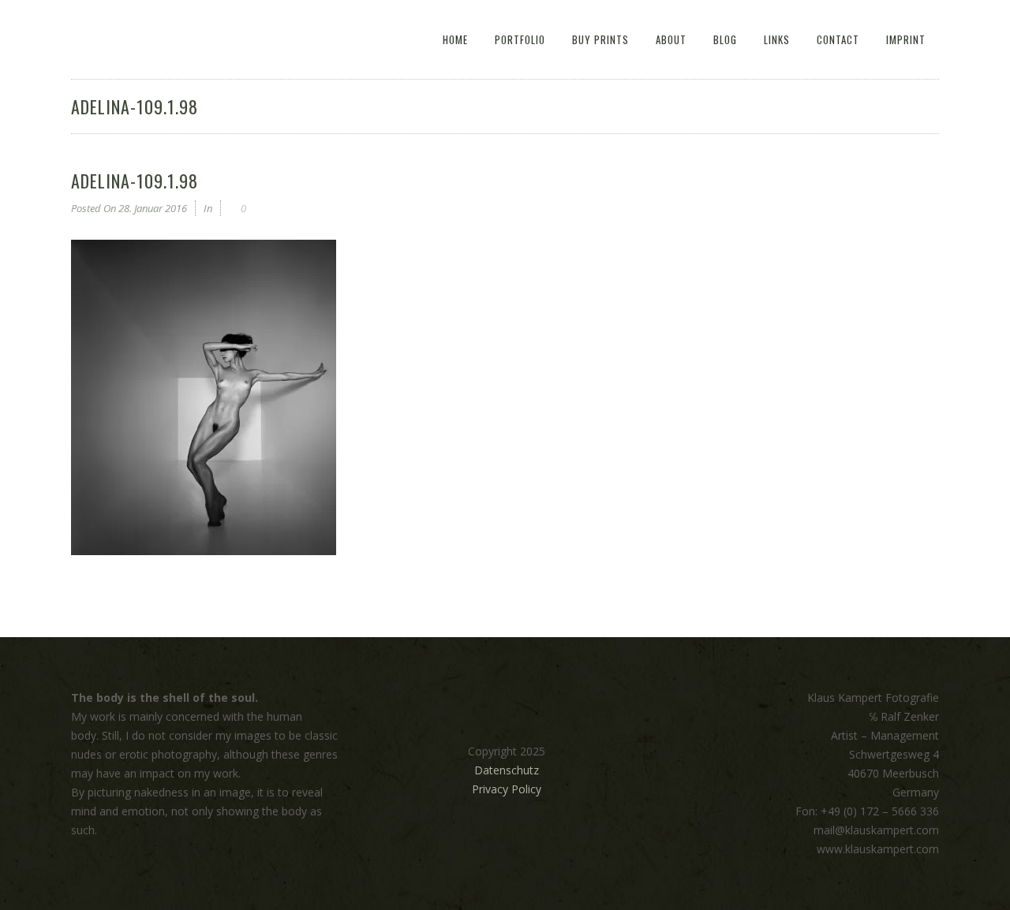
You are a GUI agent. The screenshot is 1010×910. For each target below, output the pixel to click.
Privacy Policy (506, 788)
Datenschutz (506, 770)
